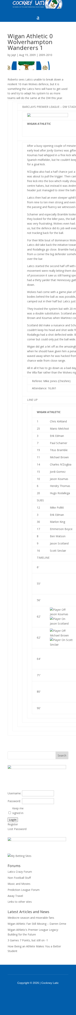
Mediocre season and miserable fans (31, 917)
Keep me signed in (18, 810)
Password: (14, 801)
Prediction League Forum (24, 890)
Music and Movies (19, 884)
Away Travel (15, 896)
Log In (12, 819)
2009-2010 (45, 55)
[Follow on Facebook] (33, 993)
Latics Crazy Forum (20, 871)
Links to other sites (20, 902)
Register (13, 824)
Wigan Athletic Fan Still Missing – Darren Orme (37, 924)
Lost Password (17, 829)
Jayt (13, 55)
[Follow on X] (43, 993)
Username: (14, 793)
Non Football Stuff (19, 878)
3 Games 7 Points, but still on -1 (28, 940)
